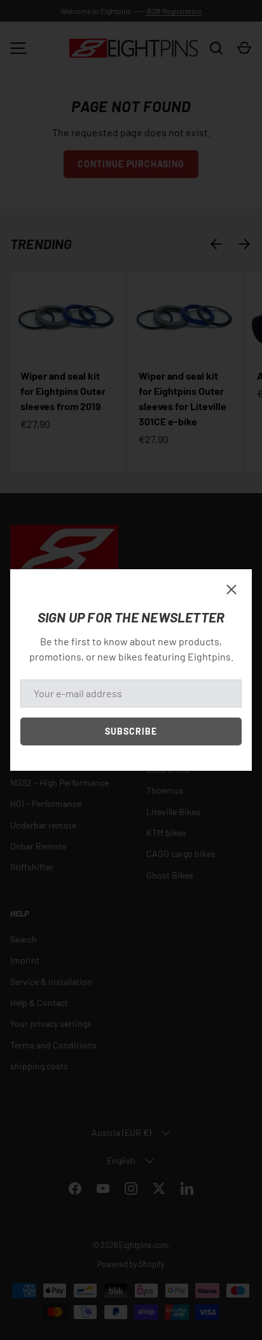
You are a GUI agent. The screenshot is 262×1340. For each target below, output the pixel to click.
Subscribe (131, 731)
